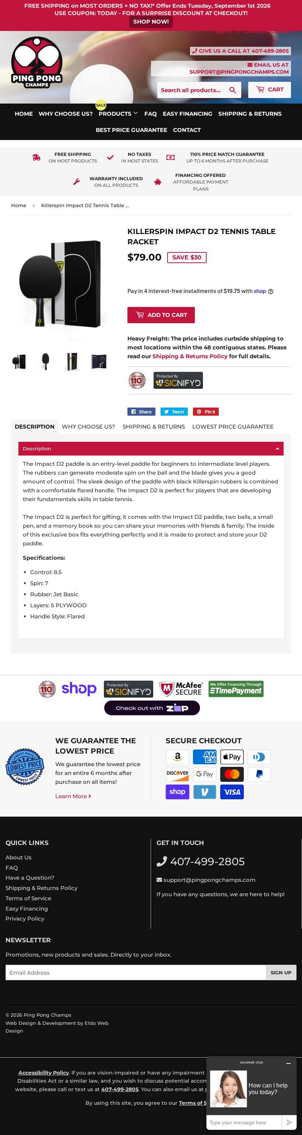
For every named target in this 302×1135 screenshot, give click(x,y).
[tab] (151, 448)
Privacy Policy (25, 918)
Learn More (71, 796)
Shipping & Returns (250, 113)
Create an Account (267, 31)
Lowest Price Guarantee (233, 426)
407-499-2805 (270, 51)
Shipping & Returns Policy (41, 887)
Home (24, 113)
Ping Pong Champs (47, 1015)
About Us (19, 857)
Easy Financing (188, 113)
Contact (187, 129)
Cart (275, 89)
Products (116, 113)
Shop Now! (151, 21)
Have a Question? (30, 877)
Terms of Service (28, 898)
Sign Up (281, 972)
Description (35, 426)
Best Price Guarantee (131, 129)
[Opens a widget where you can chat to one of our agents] (251, 1092)
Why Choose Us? (66, 113)
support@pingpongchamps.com (239, 72)
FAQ (150, 113)
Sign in (223, 31)
